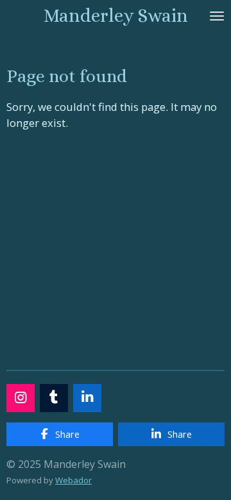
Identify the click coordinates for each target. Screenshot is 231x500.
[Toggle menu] (217, 15)
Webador (73, 480)
